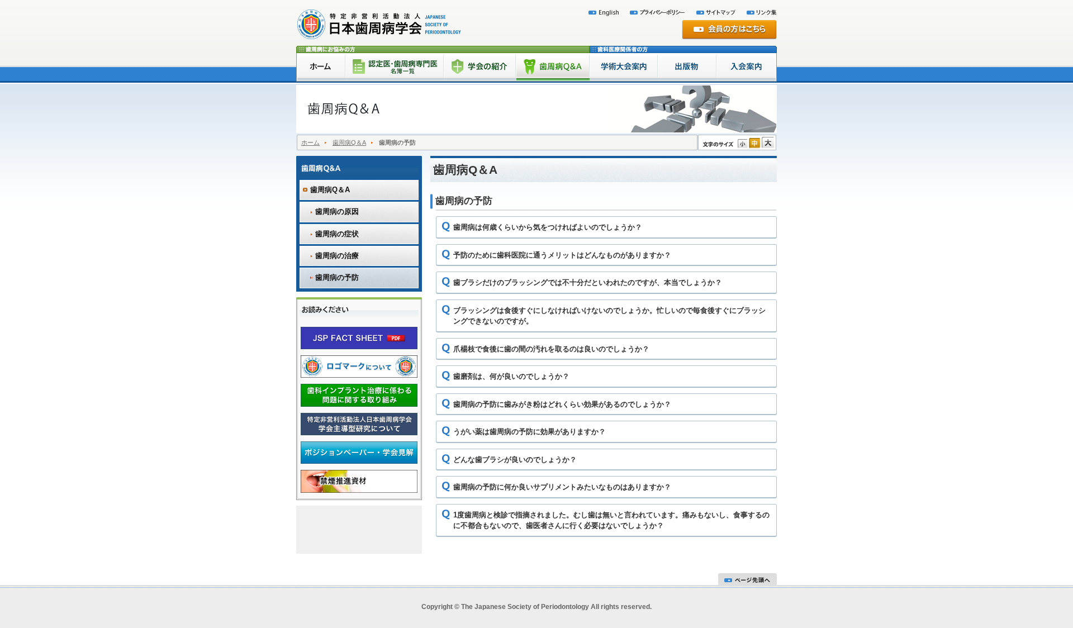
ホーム (310, 142)
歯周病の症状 (337, 234)
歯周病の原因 (337, 211)
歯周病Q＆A (349, 142)
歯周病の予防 (337, 277)
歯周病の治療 (337, 255)
